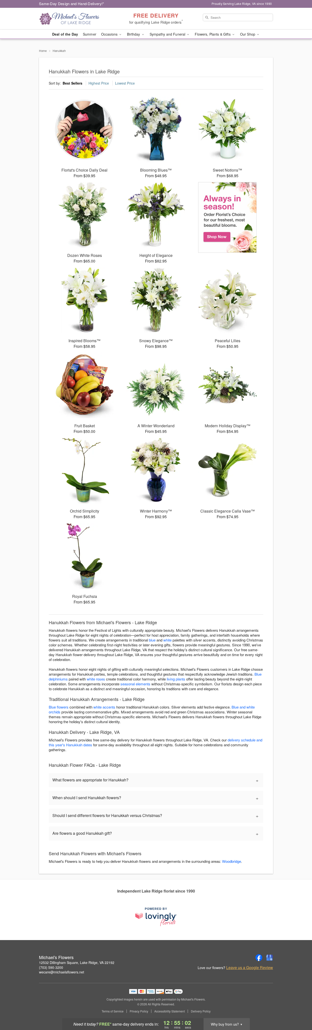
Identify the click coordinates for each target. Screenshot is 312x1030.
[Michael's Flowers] (74, 19)
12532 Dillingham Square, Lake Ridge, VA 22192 (76, 962)
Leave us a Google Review (249, 967)
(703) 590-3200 (51, 967)
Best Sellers (72, 83)
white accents (104, 706)
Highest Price (98, 83)
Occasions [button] (109, 34)
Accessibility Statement (169, 1011)
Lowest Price (125, 83)
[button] (299, 1009)
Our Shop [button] (248, 34)
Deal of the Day (65, 34)
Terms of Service (113, 1011)
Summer (89, 34)
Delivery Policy (201, 1011)
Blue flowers (58, 706)
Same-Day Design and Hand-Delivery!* (71, 3)
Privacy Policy (139, 1011)
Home (43, 51)
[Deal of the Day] (227, 217)
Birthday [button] (134, 34)
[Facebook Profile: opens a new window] (258, 957)
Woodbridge (231, 861)
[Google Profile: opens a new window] (269, 957)
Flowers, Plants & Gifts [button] (213, 34)
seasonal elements (135, 683)
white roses (96, 678)
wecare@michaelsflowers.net (61, 972)
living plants (176, 678)
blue (152, 639)
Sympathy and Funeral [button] (168, 34)
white (167, 639)
